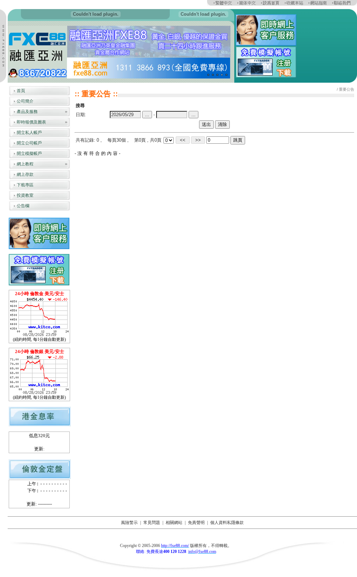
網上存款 (25, 174)
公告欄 (23, 205)
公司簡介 (25, 101)
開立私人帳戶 (29, 132)
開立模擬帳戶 (29, 153)
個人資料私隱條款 (227, 522)
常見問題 (151, 522)
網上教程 (25, 164)
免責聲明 (196, 522)
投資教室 (25, 195)
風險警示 (129, 522)
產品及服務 (27, 111)
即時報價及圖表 (31, 122)
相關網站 (174, 522)
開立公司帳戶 (29, 143)
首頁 (21, 90)
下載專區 (25, 184)
